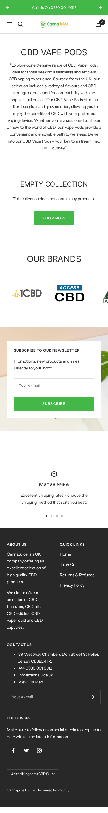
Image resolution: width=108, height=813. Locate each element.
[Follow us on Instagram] (39, 750)
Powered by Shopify (53, 790)
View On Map (30, 682)
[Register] (92, 697)
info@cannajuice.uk (35, 675)
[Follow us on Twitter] (26, 750)
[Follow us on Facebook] (13, 750)
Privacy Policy (72, 585)
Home (65, 554)
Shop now (54, 218)
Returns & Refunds (77, 574)
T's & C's (67, 564)
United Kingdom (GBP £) (30, 774)
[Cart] (98, 24)
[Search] (20, 24)
